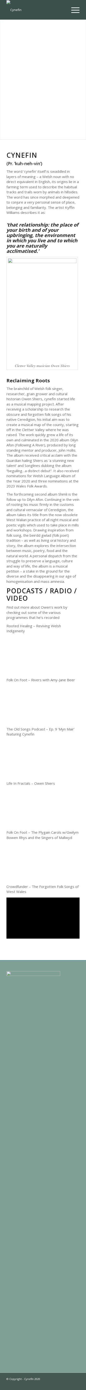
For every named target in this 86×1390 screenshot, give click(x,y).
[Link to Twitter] (40, 1384)
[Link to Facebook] (54, 1384)
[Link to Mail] (76, 1384)
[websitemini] (35, 9)
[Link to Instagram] (47, 1384)
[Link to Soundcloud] (61, 1384)
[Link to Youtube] (68, 1384)
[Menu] (73, 9)
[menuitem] (61, 9)
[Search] (61, 9)
